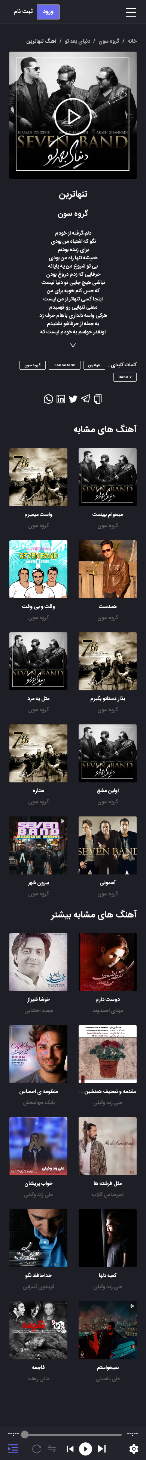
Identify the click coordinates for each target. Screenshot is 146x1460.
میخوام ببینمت (107, 514)
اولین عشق (108, 790)
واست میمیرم (38, 514)
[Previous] (70, 1449)
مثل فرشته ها (108, 1183)
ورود (48, 12)
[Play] (101, 1448)
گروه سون (107, 526)
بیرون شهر (38, 883)
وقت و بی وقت (38, 606)
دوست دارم (107, 999)
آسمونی (108, 883)
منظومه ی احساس (38, 1091)
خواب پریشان (38, 1183)
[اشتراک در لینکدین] (61, 401)
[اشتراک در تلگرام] (85, 401)
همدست (108, 606)
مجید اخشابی (38, 1011)
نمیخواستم (108, 1367)
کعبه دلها (107, 1275)
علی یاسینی (107, 1379)
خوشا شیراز (38, 999)
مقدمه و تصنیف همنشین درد (106, 1091)
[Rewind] (85, 1449)
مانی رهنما (38, 1379)
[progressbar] (73, 1434)
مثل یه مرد (38, 698)
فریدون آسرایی (38, 1287)
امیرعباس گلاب (108, 1195)
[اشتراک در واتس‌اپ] (48, 401)
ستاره (38, 790)
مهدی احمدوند (107, 1011)
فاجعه (38, 1367)
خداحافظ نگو (38, 1275)
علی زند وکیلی (107, 1103)
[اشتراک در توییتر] (73, 401)
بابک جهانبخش (38, 1103)
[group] (73, 1443)
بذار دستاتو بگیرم (107, 698)
